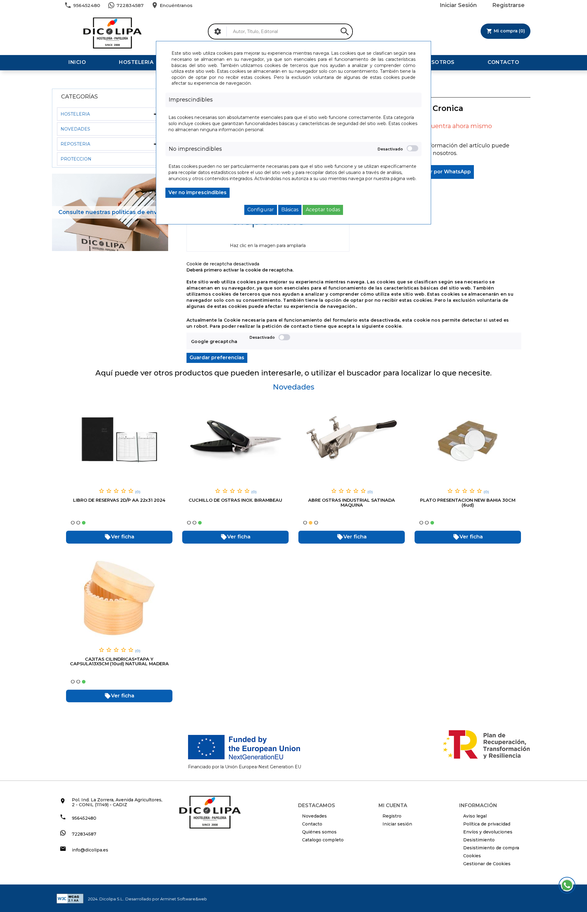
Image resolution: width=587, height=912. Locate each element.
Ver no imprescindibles (197, 192)
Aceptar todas (323, 209)
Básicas (289, 209)
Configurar (260, 209)
